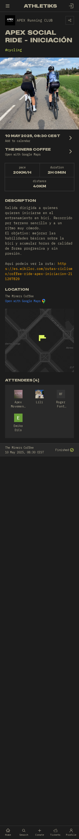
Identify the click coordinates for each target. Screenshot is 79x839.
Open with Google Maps (22, 301)
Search (23, 834)
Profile (71, 834)
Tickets (55, 834)
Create (39, 834)
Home (8, 834)
